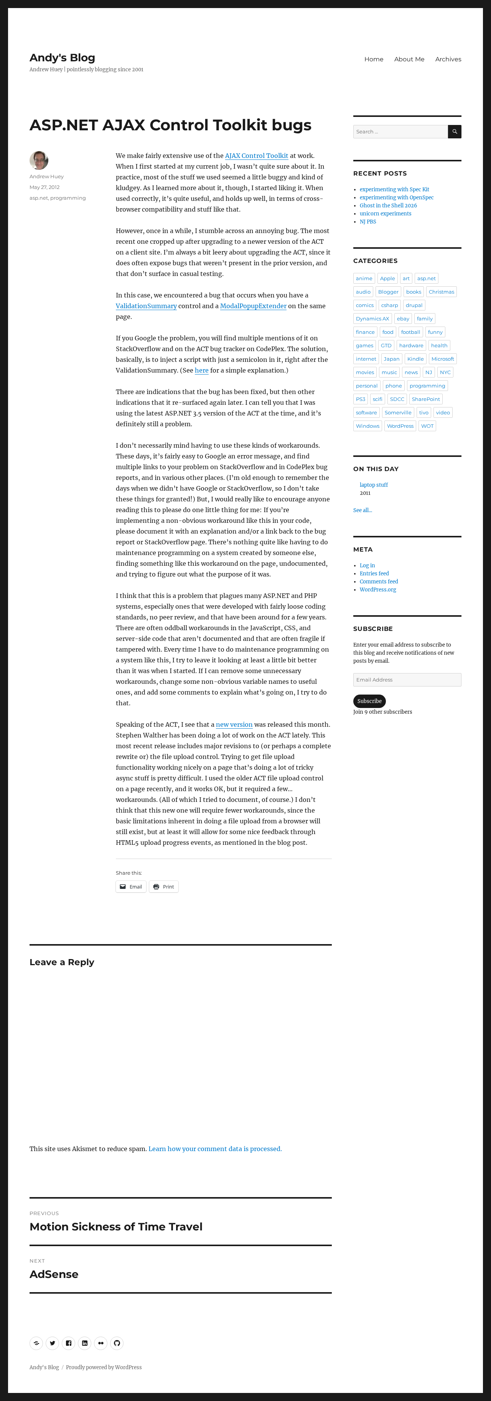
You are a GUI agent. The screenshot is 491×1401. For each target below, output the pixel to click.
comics (365, 305)
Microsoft (443, 359)
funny (435, 332)
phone (394, 386)
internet (366, 359)
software (366, 412)
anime (364, 278)
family (425, 318)
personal (367, 386)
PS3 (360, 399)
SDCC (397, 399)
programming (68, 198)
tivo (423, 412)
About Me (409, 59)
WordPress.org (378, 589)
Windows (367, 426)
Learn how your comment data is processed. (215, 1149)
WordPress (400, 426)
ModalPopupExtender (253, 306)
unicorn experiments (386, 213)
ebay (403, 318)
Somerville (398, 412)
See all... (362, 510)
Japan (392, 359)
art (406, 278)
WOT (427, 426)
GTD (386, 345)
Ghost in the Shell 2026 (388, 205)
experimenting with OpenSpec (397, 197)
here (202, 370)
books (413, 292)
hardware (411, 345)
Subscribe (370, 701)
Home (374, 59)
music (389, 372)
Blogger (388, 292)
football (410, 332)
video (443, 412)
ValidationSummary (146, 306)
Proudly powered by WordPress (104, 1367)
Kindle (415, 359)
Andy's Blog (63, 57)
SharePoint (426, 399)
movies (365, 372)
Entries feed (374, 573)
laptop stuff (374, 485)
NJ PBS (368, 221)
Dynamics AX (372, 318)
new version (234, 724)
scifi (377, 399)
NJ (428, 372)
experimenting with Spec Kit (394, 189)
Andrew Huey (47, 176)
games (364, 345)
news (411, 372)
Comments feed (379, 581)
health (439, 345)
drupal (414, 305)
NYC (445, 372)
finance (365, 332)
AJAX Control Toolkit (256, 155)
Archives (448, 59)
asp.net (39, 198)
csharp (389, 305)
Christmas (441, 292)
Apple (387, 278)
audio (363, 292)
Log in (367, 565)
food (388, 332)
